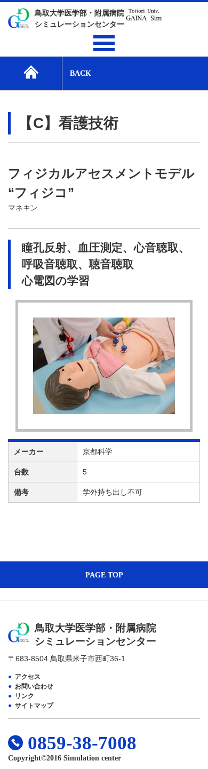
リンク (24, 696)
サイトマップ (34, 705)
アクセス (28, 676)
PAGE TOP (104, 575)
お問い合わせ (34, 686)
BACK (80, 73)
